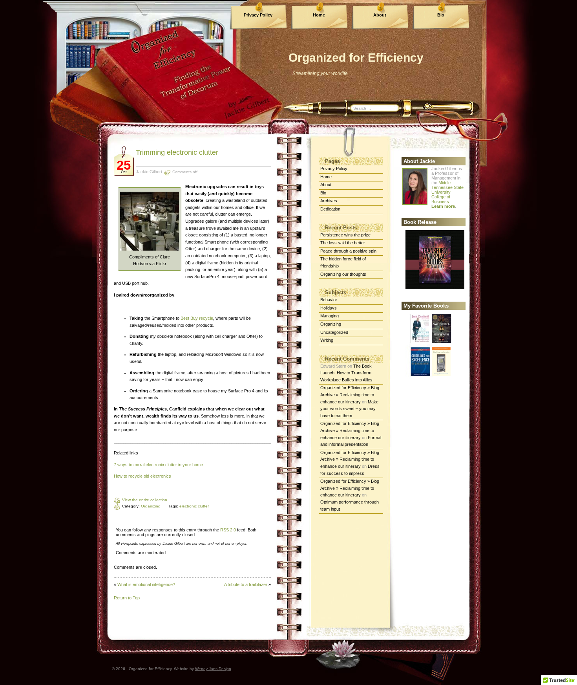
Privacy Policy (258, 15)
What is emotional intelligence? (146, 584)
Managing (329, 315)
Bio (440, 15)
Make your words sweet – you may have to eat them (349, 408)
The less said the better (342, 242)
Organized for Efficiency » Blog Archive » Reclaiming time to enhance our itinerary (349, 394)
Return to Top (127, 597)
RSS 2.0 (228, 529)
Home (319, 15)
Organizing (330, 324)
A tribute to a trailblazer (245, 584)
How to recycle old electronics (142, 476)
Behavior (328, 299)
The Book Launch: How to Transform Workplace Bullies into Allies (346, 373)
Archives (328, 200)
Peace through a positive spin (348, 251)
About (379, 15)
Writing (326, 340)
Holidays (328, 308)
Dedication (330, 209)
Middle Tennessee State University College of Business (447, 192)
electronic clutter (194, 506)
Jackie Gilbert (149, 171)
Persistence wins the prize (345, 235)
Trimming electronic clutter (177, 152)
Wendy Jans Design (213, 669)
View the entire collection (144, 500)
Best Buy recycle (197, 318)
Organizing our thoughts (343, 274)
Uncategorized (334, 332)
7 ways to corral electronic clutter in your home (158, 464)
